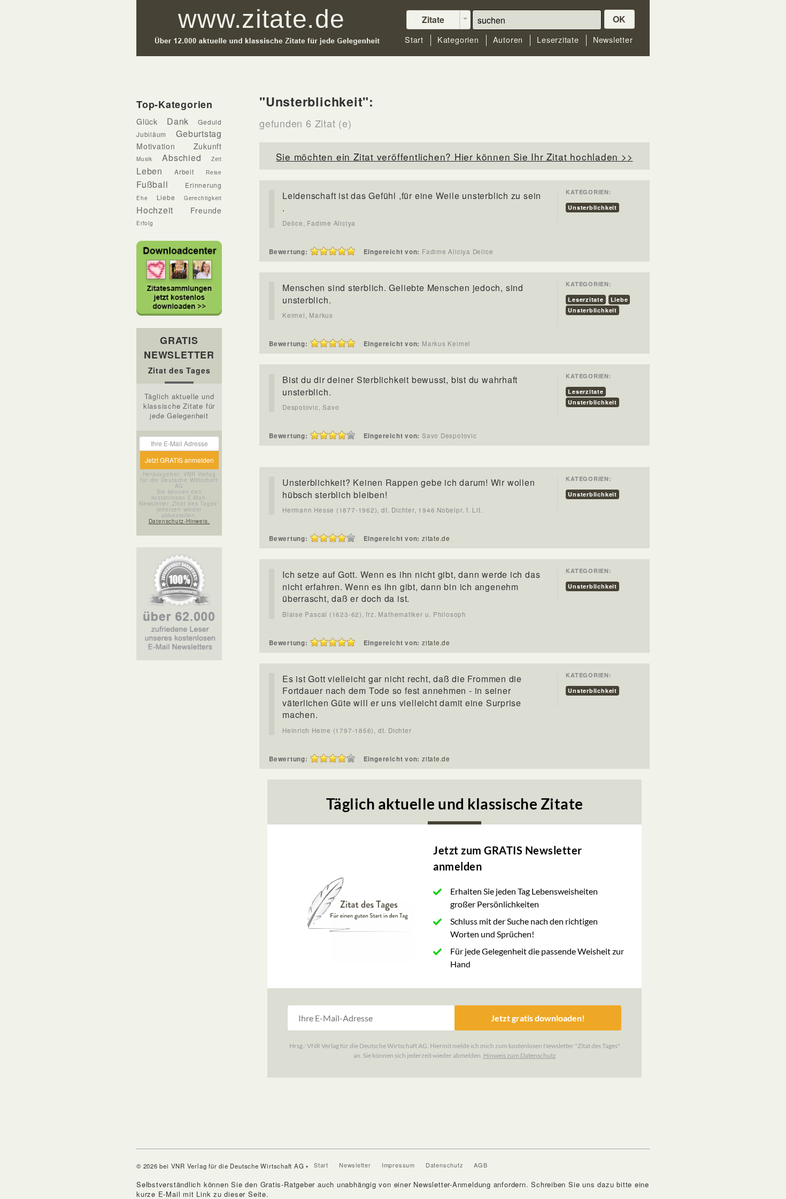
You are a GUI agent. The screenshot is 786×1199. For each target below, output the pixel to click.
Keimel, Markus (307, 315)
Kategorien (458, 40)
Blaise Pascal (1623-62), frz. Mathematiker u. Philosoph (374, 614)
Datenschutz (445, 1164)
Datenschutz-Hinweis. (179, 521)
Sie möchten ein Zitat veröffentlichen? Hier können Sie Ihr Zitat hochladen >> (454, 156)
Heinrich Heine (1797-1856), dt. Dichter (346, 730)
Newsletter (613, 40)
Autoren (508, 40)
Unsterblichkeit (592, 207)
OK (620, 19)
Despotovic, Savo (310, 407)
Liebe (619, 299)
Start (414, 40)
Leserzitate (558, 40)
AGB (480, 1164)
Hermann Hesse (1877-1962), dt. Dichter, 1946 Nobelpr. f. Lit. (382, 510)
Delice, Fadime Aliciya (319, 223)
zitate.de (436, 538)
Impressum (398, 1164)
